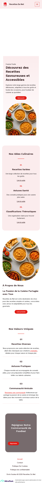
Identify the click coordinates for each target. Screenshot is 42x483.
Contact (20, 463)
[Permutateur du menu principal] (37, 4)
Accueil (20, 459)
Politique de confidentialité (20, 470)
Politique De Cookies (20, 466)
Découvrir (21, 98)
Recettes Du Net (16, 4)
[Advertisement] (21, 31)
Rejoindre (13, 443)
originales (33, 351)
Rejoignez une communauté (15, 393)
